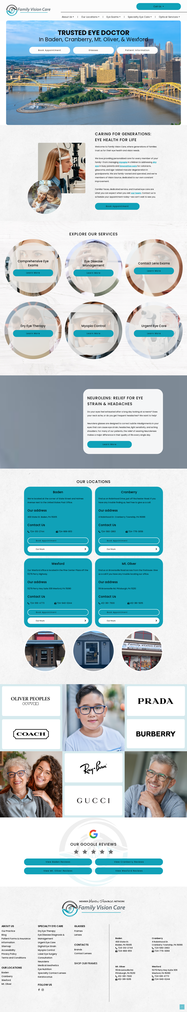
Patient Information (137, 50)
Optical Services (168, 16)
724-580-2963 (108, 531)
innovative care (128, 166)
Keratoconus (45, 976)
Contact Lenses (83, 953)
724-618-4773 (37, 603)
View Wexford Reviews (129, 870)
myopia (123, 162)
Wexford (6, 980)
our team (136, 193)
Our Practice (8, 931)
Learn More (110, 444)
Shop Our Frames (85, 963)
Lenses (78, 934)
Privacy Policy (9, 953)
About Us (67, 16)
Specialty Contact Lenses (52, 973)
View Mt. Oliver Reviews (58, 870)
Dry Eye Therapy (46, 931)
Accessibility (8, 950)
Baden (5, 972)
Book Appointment (49, 50)
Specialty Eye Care (139, 16)
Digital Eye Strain (47, 946)
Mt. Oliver (6, 984)
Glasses (93, 50)
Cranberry (7, 976)
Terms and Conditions (14, 957)
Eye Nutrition (45, 969)
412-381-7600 (108, 603)
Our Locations (89, 16)
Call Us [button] (157, 6)
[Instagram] (43, 989)
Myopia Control (46, 950)
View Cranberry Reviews (129, 861)
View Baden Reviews (58, 861)
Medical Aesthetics (48, 965)
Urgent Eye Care (46, 942)
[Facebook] (39, 989)
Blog (4, 934)
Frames (78, 931)
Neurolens (43, 961)
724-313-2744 (37, 531)
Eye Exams (113, 16)
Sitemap (6, 946)
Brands (78, 949)
